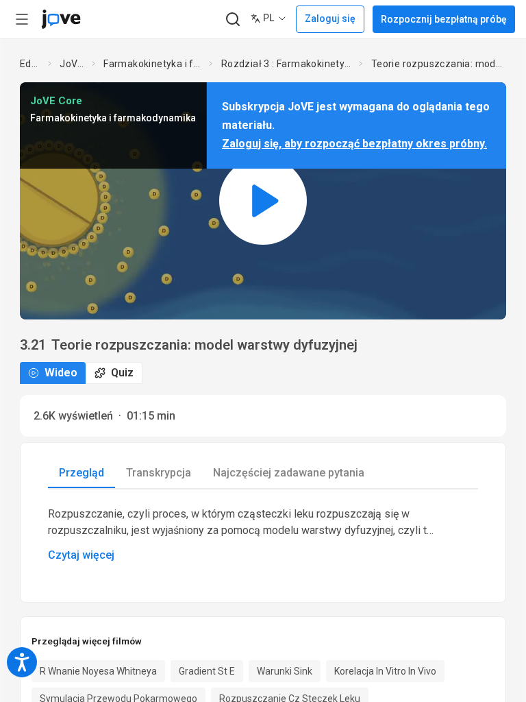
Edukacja (31, 63)
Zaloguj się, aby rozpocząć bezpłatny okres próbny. (354, 143)
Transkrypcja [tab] (158, 472)
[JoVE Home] (61, 19)
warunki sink (284, 671)
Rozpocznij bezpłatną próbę (444, 19)
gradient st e (207, 671)
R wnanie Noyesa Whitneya (98, 671)
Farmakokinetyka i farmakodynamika (153, 63)
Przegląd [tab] (81, 472)
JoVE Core (73, 63)
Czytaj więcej (81, 554)
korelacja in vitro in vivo (385, 671)
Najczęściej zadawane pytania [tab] (288, 472)
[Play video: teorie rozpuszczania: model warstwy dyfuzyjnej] (263, 200)
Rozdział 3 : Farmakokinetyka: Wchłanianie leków (287, 63)
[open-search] (232, 19)
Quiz (122, 372)
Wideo (61, 372)
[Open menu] (22, 19)
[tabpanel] (263, 535)
